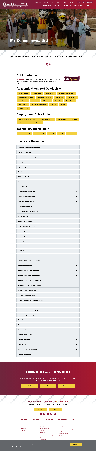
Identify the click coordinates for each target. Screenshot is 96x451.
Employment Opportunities (46, 436)
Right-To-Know (62, 431)
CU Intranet (70, 134)
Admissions (57, 6)
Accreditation (61, 425)
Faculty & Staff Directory (47, 119)
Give (55, 409)
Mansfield (23, 428)
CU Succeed (46, 100)
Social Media (43, 439)
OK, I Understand (76, 444)
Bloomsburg (24, 425)
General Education (23, 104)
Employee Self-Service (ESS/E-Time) (27, 119)
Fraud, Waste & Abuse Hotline (65, 430)
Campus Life (78, 6)
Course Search (22, 100)
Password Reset (39, 134)
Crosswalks (34, 100)
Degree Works (69, 100)
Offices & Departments (45, 426)
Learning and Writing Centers (39, 104)
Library (52, 104)
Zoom (60, 134)
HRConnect (74, 119)
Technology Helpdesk (24, 134)
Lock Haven (23, 426)
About (87, 6)
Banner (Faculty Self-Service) (25, 97)
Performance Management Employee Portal (29, 122)
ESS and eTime (43, 434)
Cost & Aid (67, 6)
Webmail (51, 134)
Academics (47, 6)
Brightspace (59, 97)
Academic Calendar (23, 93)
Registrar (63, 104)
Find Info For (72, 2)
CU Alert (41, 437)
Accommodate (49, 93)
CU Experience (20, 79)
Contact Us (40, 409)
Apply (79, 2)
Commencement (71, 97)
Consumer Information (63, 433)
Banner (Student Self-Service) (66, 93)
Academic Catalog (37, 93)
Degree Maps (58, 100)
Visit (83, 2)
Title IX (60, 435)
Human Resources (62, 119)
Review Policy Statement (17, 446)
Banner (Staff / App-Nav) (44, 97)
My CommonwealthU (44, 428)
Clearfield (23, 430)
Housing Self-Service (23, 108)
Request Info (89, 2)
